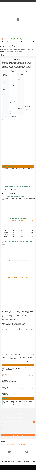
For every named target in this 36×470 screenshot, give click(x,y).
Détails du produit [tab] (17, 59)
